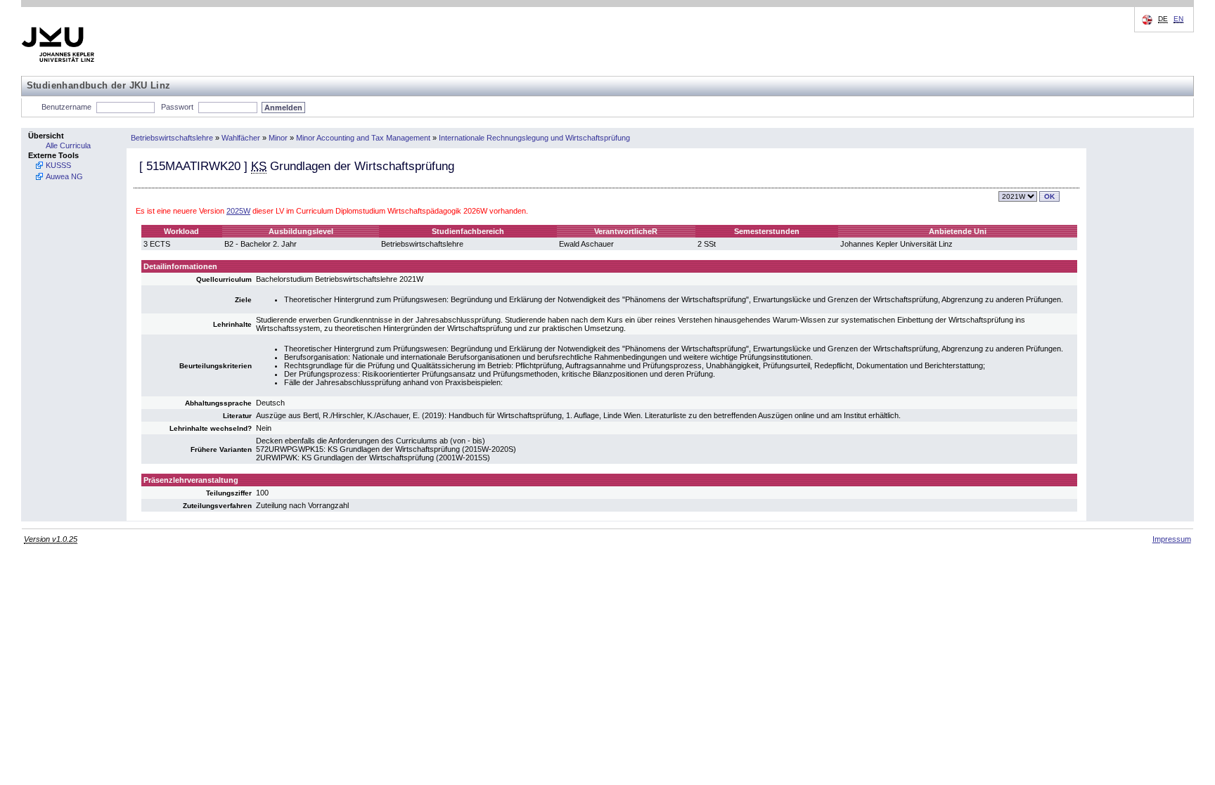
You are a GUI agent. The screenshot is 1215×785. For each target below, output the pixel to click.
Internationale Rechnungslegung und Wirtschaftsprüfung (534, 138)
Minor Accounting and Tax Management (363, 138)
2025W (238, 211)
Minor (278, 138)
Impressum (1171, 539)
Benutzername (66, 107)
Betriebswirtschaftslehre (172, 138)
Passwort (177, 107)
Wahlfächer (240, 138)
